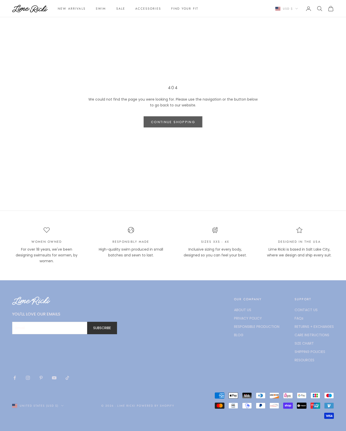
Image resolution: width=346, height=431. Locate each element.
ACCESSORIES (148, 8)
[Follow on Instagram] (27, 377)
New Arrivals (72, 8)
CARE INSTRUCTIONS (312, 335)
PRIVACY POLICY (248, 318)
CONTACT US (306, 309)
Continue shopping (173, 122)
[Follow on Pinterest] (41, 377)
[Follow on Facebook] (14, 377)
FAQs (299, 318)
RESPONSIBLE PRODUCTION (256, 326)
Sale (120, 8)
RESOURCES (304, 360)
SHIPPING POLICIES (310, 351)
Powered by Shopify (156, 406)
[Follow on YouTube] (54, 377)
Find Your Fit (184, 8)
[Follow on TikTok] (67, 377)
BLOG (238, 335)
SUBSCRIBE (102, 327)
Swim (101, 8)
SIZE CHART (304, 343)
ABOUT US (242, 309)
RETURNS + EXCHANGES (314, 326)
